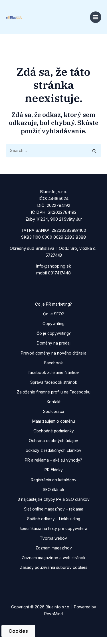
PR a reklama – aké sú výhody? (53, 460)
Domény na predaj (53, 343)
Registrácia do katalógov (53, 480)
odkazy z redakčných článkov (53, 450)
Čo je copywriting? (54, 333)
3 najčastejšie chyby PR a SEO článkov (54, 499)
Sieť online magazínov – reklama (53, 509)
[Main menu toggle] (95, 17)
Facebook (53, 363)
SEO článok (53, 489)
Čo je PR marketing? (53, 304)
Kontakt (53, 401)
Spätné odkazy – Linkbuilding (53, 519)
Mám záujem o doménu (53, 421)
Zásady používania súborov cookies (53, 567)
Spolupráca (53, 411)
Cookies (18, 631)
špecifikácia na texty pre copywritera (53, 528)
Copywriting (53, 323)
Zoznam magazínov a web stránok (53, 557)
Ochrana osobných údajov (53, 440)
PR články (54, 470)
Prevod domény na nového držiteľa (53, 353)
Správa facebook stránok (53, 382)
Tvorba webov (53, 538)
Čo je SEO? (53, 314)
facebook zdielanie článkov (53, 372)
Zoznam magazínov (53, 548)
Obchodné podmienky (53, 431)
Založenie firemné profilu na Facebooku (53, 392)
